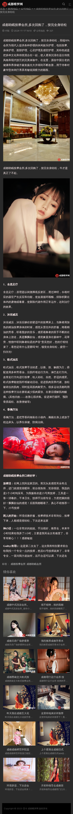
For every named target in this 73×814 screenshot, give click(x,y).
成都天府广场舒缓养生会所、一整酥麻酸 (29, 640)
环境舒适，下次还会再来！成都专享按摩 (29, 785)
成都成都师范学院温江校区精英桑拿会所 (29, 749)
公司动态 (40, 30)
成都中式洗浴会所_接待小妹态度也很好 (28, 604)
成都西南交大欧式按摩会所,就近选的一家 (29, 676)
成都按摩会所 (18, 563)
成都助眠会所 (34, 563)
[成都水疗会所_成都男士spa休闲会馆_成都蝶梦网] (12, 4)
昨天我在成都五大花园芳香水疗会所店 (28, 713)
